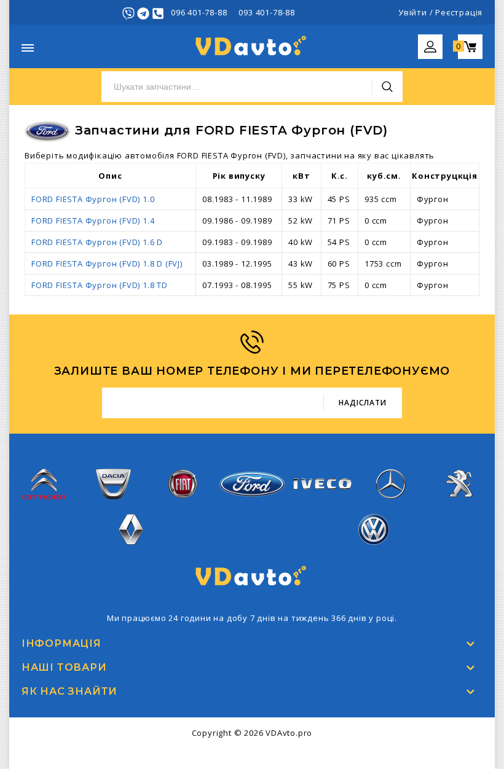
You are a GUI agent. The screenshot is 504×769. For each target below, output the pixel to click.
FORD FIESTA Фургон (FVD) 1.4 (92, 220)
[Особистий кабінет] (430, 41)
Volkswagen (373, 552)
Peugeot (460, 506)
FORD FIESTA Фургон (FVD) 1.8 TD (99, 285)
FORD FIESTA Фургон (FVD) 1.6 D (97, 242)
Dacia (113, 506)
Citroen (44, 506)
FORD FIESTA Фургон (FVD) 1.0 (92, 199)
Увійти (412, 12)
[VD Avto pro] (252, 45)
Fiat (182, 506)
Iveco (321, 499)
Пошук (387, 86)
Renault (130, 552)
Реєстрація (458, 12)
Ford (252, 504)
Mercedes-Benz (390, 506)
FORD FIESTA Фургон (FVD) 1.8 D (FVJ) (107, 263)
